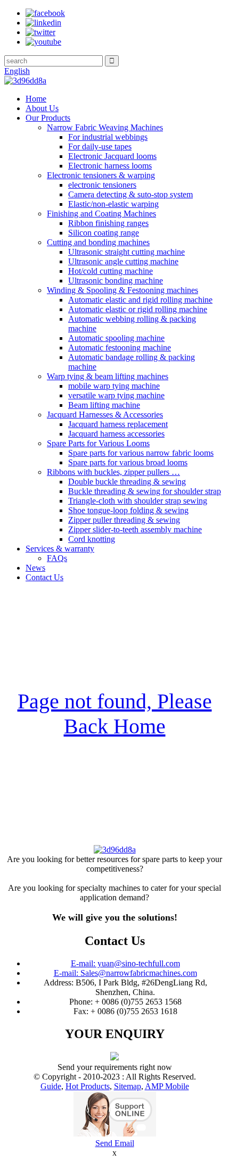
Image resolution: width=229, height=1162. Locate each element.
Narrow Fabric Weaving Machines (105, 127)
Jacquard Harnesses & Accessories (105, 414)
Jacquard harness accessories (116, 433)
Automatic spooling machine (116, 337)
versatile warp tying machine (116, 395)
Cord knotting (91, 539)
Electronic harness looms (110, 165)
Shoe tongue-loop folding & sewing (128, 510)
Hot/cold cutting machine (110, 270)
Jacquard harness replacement (118, 424)
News (35, 567)
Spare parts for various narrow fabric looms (141, 452)
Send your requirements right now (115, 1067)
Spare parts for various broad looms (127, 462)
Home (36, 98)
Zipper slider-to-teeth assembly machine (135, 529)
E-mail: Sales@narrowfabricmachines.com (125, 972)
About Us (42, 108)
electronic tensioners (102, 184)
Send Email (114, 1143)
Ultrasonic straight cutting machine (126, 251)
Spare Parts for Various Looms (98, 443)
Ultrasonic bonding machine (115, 280)
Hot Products (88, 1086)
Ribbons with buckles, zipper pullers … (113, 471)
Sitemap (127, 1086)
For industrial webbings (108, 136)
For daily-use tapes (100, 146)
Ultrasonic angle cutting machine (123, 261)
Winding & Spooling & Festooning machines (122, 290)
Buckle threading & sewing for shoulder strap (144, 491)
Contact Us (44, 577)
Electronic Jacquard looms (112, 156)
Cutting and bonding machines (98, 242)
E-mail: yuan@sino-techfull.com (125, 963)
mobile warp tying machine (114, 385)
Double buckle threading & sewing (127, 481)
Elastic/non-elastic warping (113, 203)
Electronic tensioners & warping (101, 175)
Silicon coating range (103, 232)
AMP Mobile (167, 1086)
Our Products (48, 117)
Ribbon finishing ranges (108, 223)
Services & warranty (60, 548)
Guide (50, 1086)
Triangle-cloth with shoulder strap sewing (137, 500)
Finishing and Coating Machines (101, 213)
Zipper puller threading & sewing (124, 519)
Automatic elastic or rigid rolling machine (137, 309)
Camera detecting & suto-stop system (130, 194)
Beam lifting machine (104, 404)
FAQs (57, 558)
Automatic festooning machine (119, 347)
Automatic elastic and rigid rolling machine (140, 299)
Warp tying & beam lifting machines (107, 376)
